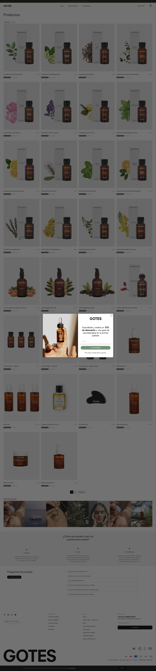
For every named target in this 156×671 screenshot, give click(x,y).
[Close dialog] (111, 315)
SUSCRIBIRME (96, 348)
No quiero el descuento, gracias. (95, 353)
